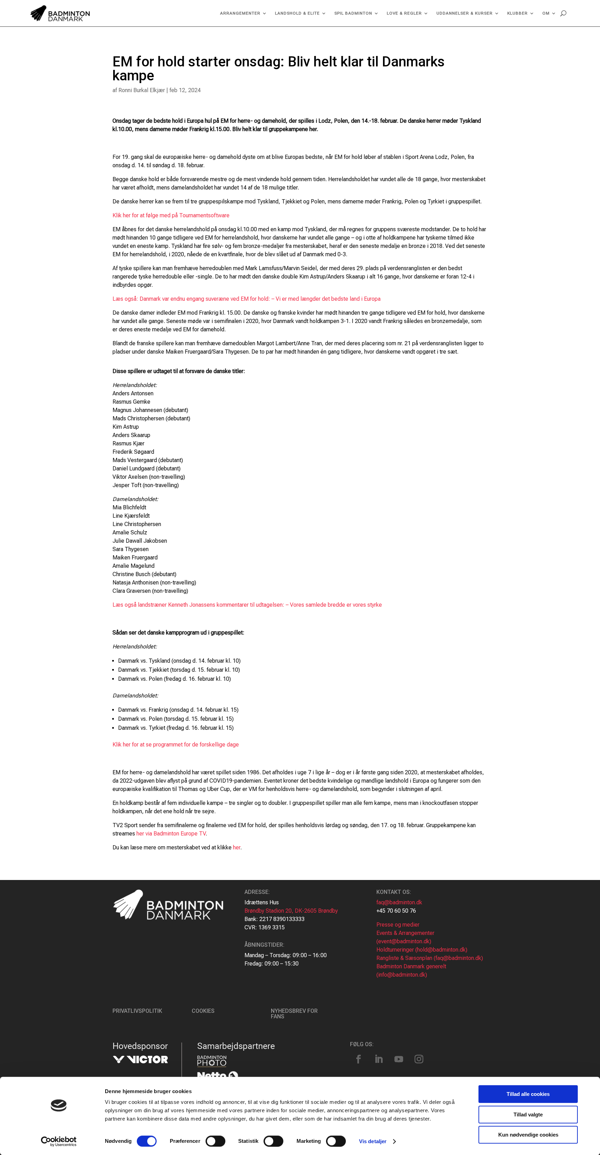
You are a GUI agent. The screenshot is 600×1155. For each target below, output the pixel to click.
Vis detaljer (372, 1141)
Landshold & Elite (297, 13)
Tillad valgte (528, 1114)
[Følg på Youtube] (399, 1059)
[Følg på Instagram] (419, 1059)
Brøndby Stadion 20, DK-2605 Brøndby (291, 910)
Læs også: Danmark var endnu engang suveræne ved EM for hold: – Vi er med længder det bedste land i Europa (246, 299)
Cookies (203, 1011)
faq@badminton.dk (399, 902)
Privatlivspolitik (137, 1011)
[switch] (215, 1141)
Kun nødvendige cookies (528, 1135)
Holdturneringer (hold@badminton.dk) (421, 949)
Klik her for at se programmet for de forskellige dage (175, 744)
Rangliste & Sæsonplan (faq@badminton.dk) (429, 958)
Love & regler (404, 13)
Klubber (517, 13)
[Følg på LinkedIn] (379, 1059)
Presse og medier (397, 924)
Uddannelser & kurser (464, 13)
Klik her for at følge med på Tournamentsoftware (171, 215)
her (236, 847)
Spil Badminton (353, 13)
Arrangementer (240, 13)
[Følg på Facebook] (358, 1059)
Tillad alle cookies (528, 1094)
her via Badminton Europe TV (171, 833)
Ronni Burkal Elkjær (141, 90)
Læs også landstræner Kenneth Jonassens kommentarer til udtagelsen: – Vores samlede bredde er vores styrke (247, 604)
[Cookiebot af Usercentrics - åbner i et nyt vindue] (58, 1141)
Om (546, 13)
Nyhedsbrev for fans (294, 1014)
